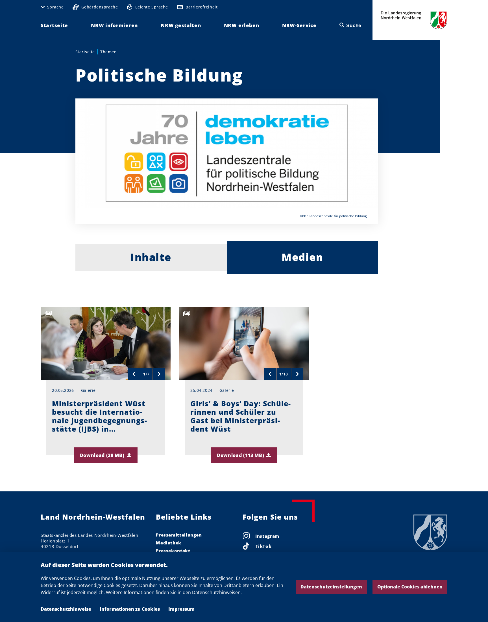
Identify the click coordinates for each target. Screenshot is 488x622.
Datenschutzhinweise (66, 609)
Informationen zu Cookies (130, 609)
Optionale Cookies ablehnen (410, 587)
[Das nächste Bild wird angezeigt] (159, 374)
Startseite (85, 51)
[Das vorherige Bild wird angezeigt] (134, 374)
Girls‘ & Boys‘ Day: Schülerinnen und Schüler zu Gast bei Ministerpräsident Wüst (240, 416)
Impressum (181, 609)
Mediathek (168, 543)
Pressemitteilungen (179, 535)
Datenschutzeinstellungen (331, 587)
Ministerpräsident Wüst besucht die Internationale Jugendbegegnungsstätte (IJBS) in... (99, 416)
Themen (108, 51)
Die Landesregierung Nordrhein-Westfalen (414, 20)
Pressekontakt (173, 550)
